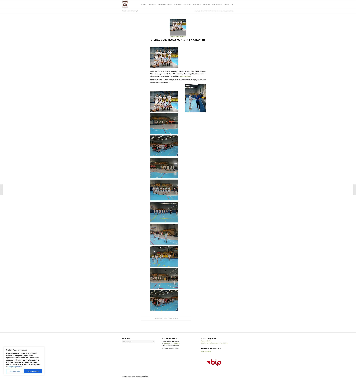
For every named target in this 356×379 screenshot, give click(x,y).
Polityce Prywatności (15, 367)
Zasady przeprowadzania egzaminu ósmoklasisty (214, 343)
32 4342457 (167, 343)
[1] (178, 27)
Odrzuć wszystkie (15, 371)
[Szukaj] (232, 4)
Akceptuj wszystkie (33, 371)
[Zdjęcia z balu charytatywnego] (1, 189)
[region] (24, 361)
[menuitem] (143, 4)
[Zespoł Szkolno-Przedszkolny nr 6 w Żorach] (125, 4)
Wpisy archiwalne (206, 351)
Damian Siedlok (173, 318)
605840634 (176, 343)
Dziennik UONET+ (206, 341)
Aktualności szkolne (178, 37)
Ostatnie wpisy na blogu (130, 11)
